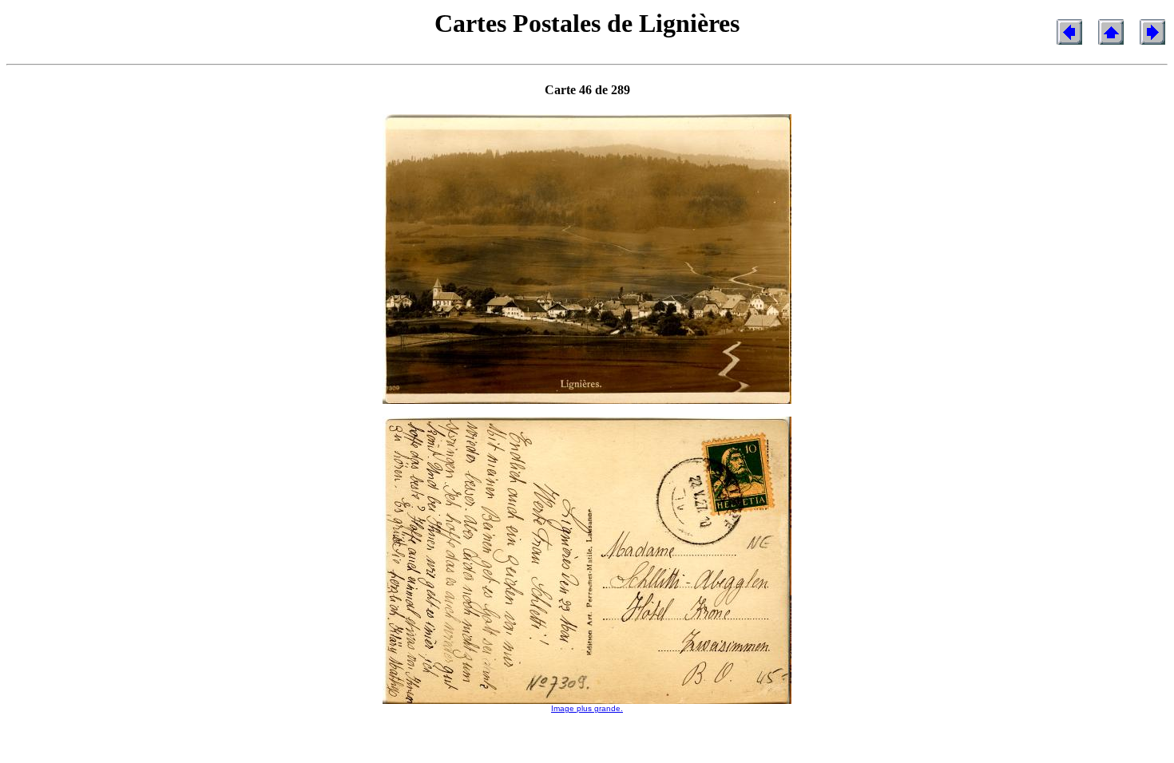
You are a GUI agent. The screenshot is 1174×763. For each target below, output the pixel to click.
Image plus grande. (587, 708)
